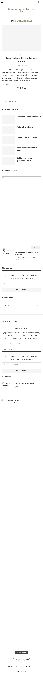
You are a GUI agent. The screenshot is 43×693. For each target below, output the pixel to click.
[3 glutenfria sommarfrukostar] (8, 119)
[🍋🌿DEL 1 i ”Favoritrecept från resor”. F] (32, 535)
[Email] (28, 659)
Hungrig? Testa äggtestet (27, 137)
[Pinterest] (23, 659)
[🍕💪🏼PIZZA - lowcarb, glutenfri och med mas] (32, 442)
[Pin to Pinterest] (22, 88)
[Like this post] (18, 88)
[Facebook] (15, 659)
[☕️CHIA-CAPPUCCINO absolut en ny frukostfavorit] (11, 610)
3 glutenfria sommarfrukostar (29, 117)
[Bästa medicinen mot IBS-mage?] (8, 150)
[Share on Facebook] (20, 88)
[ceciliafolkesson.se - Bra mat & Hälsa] (7, 251)
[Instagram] (19, 659)
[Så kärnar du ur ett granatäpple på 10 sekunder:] (8, 161)
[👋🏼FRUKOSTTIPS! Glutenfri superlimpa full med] (11, 526)
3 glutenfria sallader (25, 127)
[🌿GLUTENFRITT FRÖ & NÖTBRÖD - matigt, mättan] (11, 444)
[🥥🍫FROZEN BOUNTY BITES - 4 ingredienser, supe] (32, 618)
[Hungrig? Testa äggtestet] (8, 140)
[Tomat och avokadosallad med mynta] (21, 38)
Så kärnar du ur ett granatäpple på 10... (25, 159)
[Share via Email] (25, 88)
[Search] (41, 3)
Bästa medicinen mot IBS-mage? (27, 149)
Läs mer (5, 84)
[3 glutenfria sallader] (8, 130)
